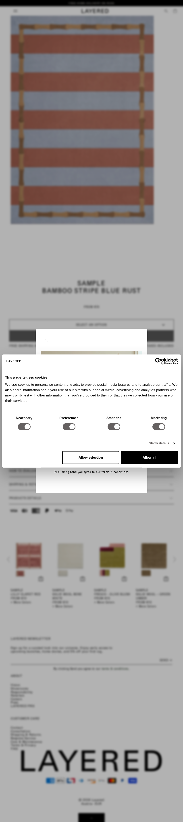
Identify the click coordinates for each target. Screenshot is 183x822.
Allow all (149, 457)
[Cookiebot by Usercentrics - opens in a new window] (158, 361)
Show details (159, 443)
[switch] (69, 426)
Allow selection (91, 457)
